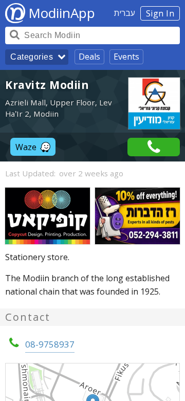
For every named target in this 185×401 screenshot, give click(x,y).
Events (126, 56)
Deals (89, 56)
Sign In (160, 13)
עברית (124, 13)
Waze (25, 147)
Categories (31, 56)
